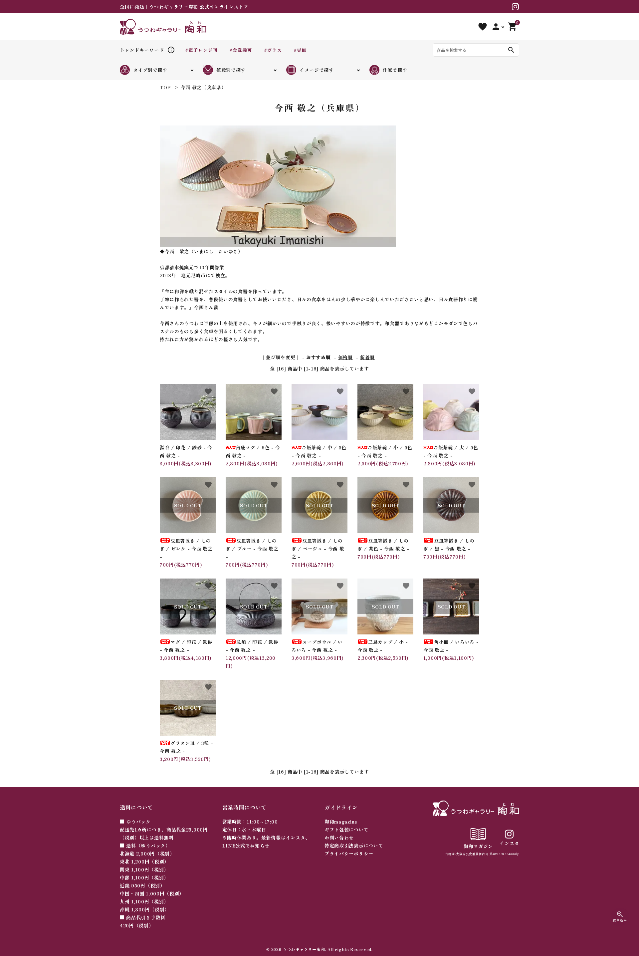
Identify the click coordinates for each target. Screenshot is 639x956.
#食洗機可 (240, 50)
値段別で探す (231, 70)
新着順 (367, 357)
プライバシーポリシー (348, 853)
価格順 (345, 357)
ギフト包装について (346, 829)
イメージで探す (317, 70)
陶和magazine (340, 821)
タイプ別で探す (150, 70)
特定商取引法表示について (353, 845)
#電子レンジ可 (201, 50)
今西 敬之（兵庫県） (203, 87)
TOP (165, 87)
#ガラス (273, 50)
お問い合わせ (339, 837)
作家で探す (395, 70)
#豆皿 (300, 50)
